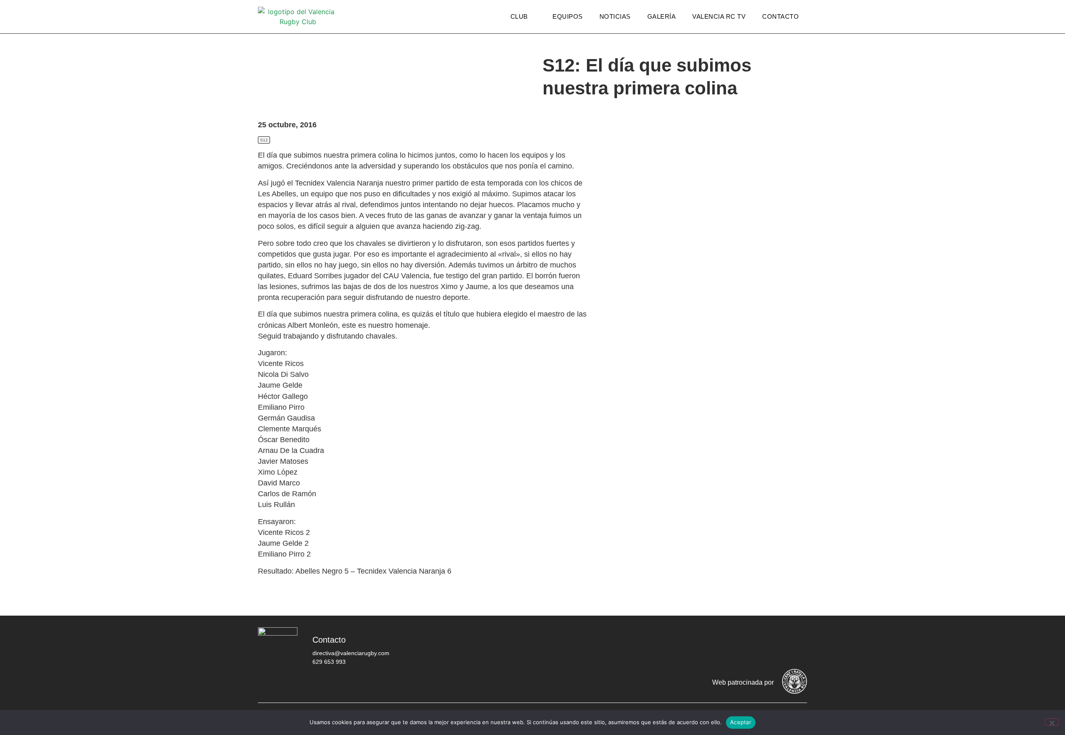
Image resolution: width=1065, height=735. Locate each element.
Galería (661, 16)
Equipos (567, 16)
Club (519, 16)
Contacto (780, 16)
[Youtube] (771, 646)
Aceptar (740, 722)
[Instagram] (746, 646)
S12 (264, 140)
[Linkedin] (796, 646)
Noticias (615, 16)
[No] (1052, 722)
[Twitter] (721, 646)
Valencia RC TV (719, 16)
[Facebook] (696, 646)
